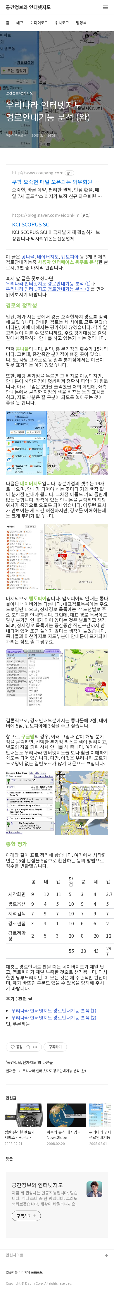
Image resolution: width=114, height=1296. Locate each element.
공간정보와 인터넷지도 (28, 7)
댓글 (9, 1158)
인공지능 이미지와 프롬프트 (24, 1272)
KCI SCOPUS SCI (31, 224)
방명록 (81, 22)
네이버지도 (48, 256)
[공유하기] (28, 1047)
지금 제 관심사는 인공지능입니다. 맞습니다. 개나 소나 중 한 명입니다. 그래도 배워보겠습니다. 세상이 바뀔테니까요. (45, 1198)
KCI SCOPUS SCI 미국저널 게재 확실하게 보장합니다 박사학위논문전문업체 (56, 235)
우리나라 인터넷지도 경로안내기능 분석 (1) (48, 283)
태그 (19, 22)
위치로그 (62, 22)
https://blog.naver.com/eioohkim (46, 215)
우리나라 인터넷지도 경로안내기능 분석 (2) (48, 288)
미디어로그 (39, 22)
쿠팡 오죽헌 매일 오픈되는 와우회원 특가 (55, 181)
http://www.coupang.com (37, 172)
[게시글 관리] (35, 1047)
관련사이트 (14, 1255)
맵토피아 (70, 256)
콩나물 (27, 256)
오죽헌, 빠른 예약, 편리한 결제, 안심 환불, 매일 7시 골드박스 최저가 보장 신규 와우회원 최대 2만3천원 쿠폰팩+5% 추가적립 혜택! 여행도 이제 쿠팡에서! (57, 192)
